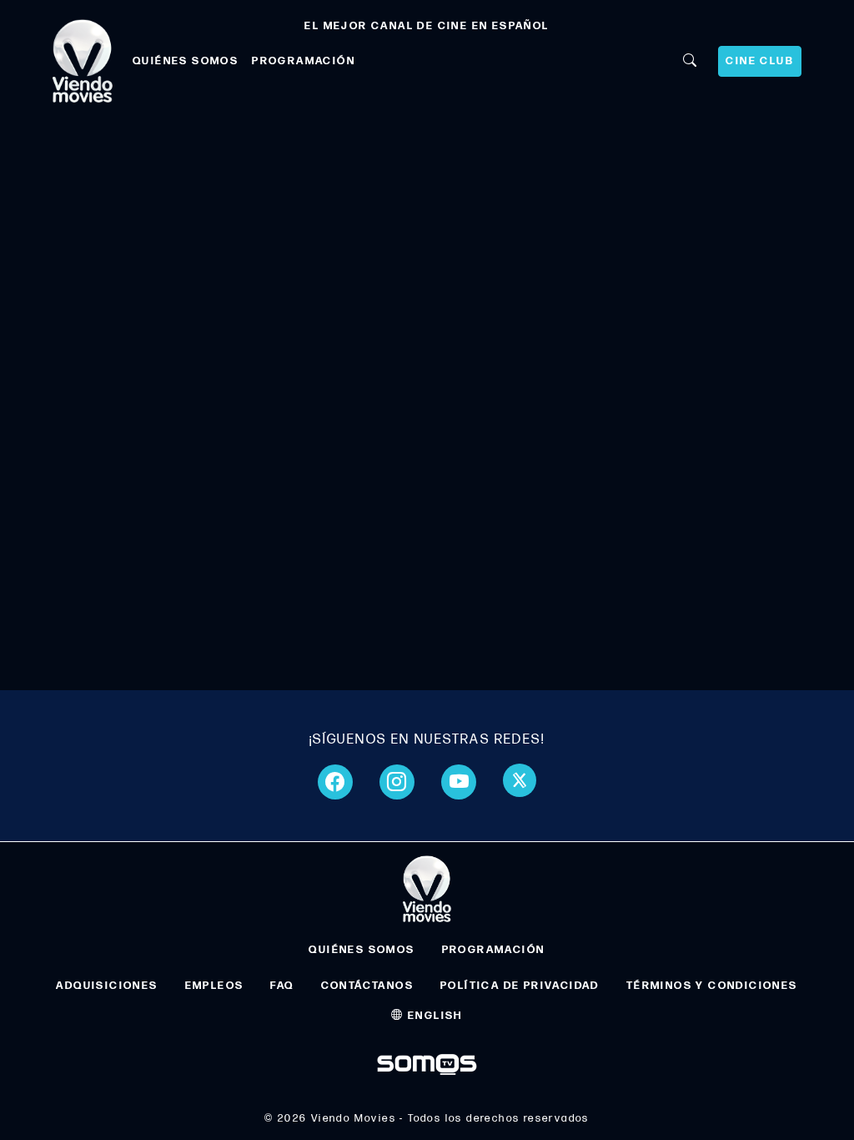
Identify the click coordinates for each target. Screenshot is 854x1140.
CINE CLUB (760, 61)
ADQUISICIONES (107, 985)
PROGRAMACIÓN (303, 61)
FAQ (282, 985)
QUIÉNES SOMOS (186, 61)
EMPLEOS (214, 985)
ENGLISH (433, 1015)
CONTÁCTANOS (367, 985)
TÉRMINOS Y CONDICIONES (712, 985)
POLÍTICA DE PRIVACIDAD (520, 985)
